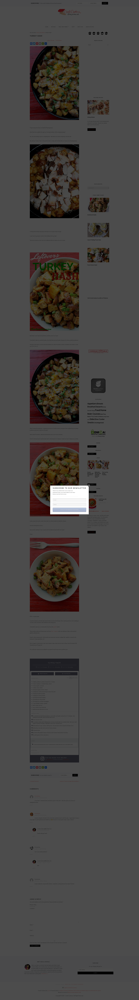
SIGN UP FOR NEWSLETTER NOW (69, 509)
